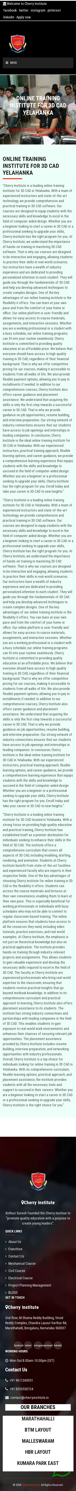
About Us (14, 1242)
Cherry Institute (31, 1485)
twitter (23, 10)
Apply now (23, 17)
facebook (10, 10)
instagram (38, 10)
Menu (13, 63)
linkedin (8, 17)
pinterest (54, 10)
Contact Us (16, 1256)
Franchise (15, 1249)
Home (35, 124)
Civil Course (16, 1271)
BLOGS (13, 1292)
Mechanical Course (22, 1263)
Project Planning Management (29, 1285)
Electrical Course (20, 1278)
